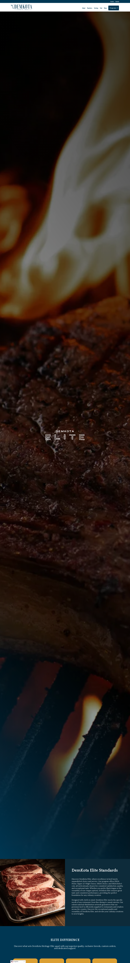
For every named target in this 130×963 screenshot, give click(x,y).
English (15, 961)
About (83, 8)
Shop (105, 8)
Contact (117, 1)
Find (101, 8)
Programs (113, 8)
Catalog (96, 8)
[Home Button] (21, 7)
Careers (112, 1)
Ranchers (89, 8)
